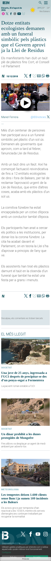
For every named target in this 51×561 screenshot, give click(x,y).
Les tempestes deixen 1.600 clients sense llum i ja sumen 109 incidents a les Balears (24, 498)
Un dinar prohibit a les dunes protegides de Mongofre (21, 436)
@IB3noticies (38, 117)
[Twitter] (26, 76)
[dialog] (25, 553)
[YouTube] (19, 13)
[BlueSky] (24, 13)
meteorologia (10, 489)
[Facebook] (11, 13)
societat (6, 367)
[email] (39, 76)
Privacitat (25, 559)
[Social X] (7, 13)
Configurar (6, 552)
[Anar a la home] (3, 13)
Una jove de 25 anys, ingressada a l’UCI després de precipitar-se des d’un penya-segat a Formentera (24, 376)
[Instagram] (14, 13)
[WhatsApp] (43, 76)
